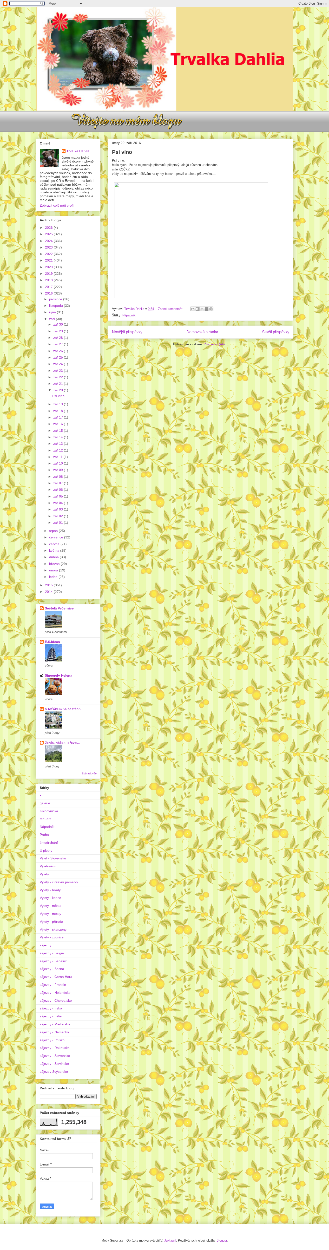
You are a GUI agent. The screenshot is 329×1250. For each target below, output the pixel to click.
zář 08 (58, 476)
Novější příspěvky (127, 332)
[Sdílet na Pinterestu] (211, 309)
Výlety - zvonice (52, 937)
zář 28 (58, 338)
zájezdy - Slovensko (55, 1056)
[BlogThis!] (197, 309)
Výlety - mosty (50, 914)
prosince (56, 299)
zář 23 (58, 371)
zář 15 (58, 430)
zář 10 (58, 463)
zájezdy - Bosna (52, 969)
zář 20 (58, 390)
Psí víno (122, 152)
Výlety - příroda (51, 921)
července (56, 537)
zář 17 (58, 417)
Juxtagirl (170, 1240)
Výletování (48, 866)
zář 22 (58, 377)
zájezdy (45, 945)
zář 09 (58, 470)
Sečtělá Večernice (59, 608)
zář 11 (58, 457)
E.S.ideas (52, 642)
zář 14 (58, 437)
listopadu (56, 306)
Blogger (222, 1240)
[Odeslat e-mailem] (192, 309)
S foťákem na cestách (63, 709)
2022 (49, 254)
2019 (49, 273)
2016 (49, 293)
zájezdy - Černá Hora (56, 977)
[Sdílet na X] (201, 309)
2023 (49, 247)
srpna (54, 531)
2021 (49, 260)
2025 (49, 234)
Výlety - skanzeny (53, 929)
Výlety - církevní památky (59, 882)
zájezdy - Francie (53, 985)
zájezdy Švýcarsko (54, 1071)
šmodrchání (49, 842)
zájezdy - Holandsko (55, 993)
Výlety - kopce (50, 898)
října (53, 312)
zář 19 (58, 404)
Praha (44, 835)
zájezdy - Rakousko (55, 1048)
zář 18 (58, 411)
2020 (49, 267)
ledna (54, 577)
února (54, 570)
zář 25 (58, 357)
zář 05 (58, 496)
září (52, 319)
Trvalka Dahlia (78, 151)
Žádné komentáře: (171, 309)
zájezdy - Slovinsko (54, 1064)
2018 (49, 280)
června (54, 544)
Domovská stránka (202, 332)
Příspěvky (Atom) (216, 344)
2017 (49, 287)
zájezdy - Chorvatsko (56, 1000)
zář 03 (58, 509)
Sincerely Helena (58, 675)
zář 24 (58, 364)
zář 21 (58, 384)
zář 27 (58, 344)
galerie (45, 803)
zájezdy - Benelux (53, 961)
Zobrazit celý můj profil (57, 205)
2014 (49, 592)
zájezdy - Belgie (52, 953)
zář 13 (58, 443)
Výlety (44, 874)
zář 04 (58, 503)
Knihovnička (49, 811)
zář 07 (58, 483)
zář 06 (58, 489)
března (55, 564)
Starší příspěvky (275, 332)
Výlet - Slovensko (53, 858)
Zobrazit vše (89, 773)
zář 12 (58, 450)
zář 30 (58, 324)
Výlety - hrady (50, 890)
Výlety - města (50, 906)
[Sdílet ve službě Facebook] (206, 309)
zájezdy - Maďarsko (55, 1024)
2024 (49, 241)
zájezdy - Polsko (52, 1040)
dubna (54, 557)
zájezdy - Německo (54, 1032)
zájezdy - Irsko (51, 1008)
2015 (49, 585)
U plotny (46, 850)
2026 (49, 227)
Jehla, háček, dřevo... (62, 743)
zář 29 (58, 331)
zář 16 (58, 424)
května (54, 550)
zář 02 (58, 516)
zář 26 (58, 351)
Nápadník (129, 315)
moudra (46, 819)
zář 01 (58, 522)
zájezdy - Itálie (51, 1016)
